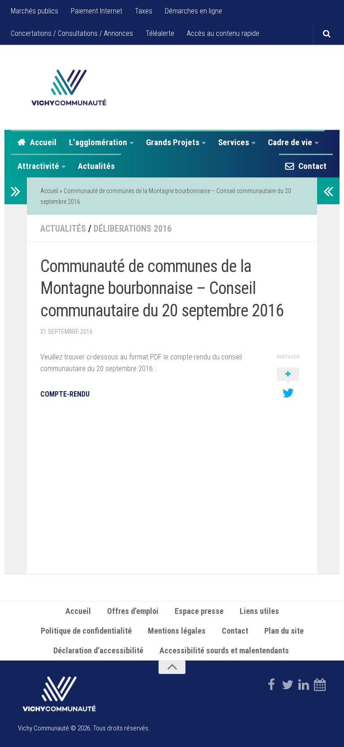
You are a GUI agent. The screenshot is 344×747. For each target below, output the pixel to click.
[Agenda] (320, 684)
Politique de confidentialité (86, 630)
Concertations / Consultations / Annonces (72, 33)
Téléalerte (160, 33)
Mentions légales (177, 630)
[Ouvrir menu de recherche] (327, 33)
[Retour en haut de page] (172, 667)
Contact (312, 166)
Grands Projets (172, 142)
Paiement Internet (96, 11)
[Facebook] (271, 684)
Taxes (143, 11)
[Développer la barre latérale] (15, 190)
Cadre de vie (290, 142)
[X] (287, 684)
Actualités (96, 166)
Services (233, 142)
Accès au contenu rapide (223, 33)
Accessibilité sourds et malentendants (225, 650)
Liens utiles (259, 611)
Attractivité (38, 166)
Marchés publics (34, 11)
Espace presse (199, 611)
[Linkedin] (303, 684)
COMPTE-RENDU (65, 394)
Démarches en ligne (193, 11)
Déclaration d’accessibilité (98, 650)
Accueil (43, 142)
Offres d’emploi (133, 611)
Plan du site (284, 630)
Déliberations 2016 (133, 228)
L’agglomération (98, 142)
